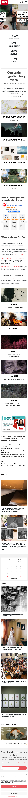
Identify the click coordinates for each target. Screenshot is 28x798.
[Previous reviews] (2, 222)
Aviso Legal (18, 796)
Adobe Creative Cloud (20, 465)
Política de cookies (11, 796)
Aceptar (14, 786)
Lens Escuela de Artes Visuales (14, 205)
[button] (26, 774)
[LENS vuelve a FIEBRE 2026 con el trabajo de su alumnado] (14, 666)
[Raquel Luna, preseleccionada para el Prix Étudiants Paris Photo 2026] (14, 632)
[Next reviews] (26, 222)
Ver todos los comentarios (14, 211)
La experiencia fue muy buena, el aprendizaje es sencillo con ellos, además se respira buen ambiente (14, 225)
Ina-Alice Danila (23, 215)
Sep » (21, 576)
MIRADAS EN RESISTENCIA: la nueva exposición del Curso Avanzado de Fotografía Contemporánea (13, 509)
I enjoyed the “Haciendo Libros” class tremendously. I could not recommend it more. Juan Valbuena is (22, 225)
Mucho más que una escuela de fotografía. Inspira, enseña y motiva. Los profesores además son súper (6, 225)
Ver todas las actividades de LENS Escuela (16, 743)
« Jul (7, 576)
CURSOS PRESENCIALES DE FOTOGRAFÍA (14, 14)
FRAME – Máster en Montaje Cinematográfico (11, 258)
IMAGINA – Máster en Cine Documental (10, 266)
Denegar (14, 789)
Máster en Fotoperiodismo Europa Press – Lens (12, 279)
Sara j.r (13, 215)
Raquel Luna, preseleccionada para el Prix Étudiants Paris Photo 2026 (13, 648)
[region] (14, 17)
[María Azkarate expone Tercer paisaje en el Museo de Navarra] (14, 699)
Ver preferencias (14, 793)
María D (5, 215)
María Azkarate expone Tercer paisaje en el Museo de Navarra (14, 715)
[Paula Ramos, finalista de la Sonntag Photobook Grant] (14, 599)
